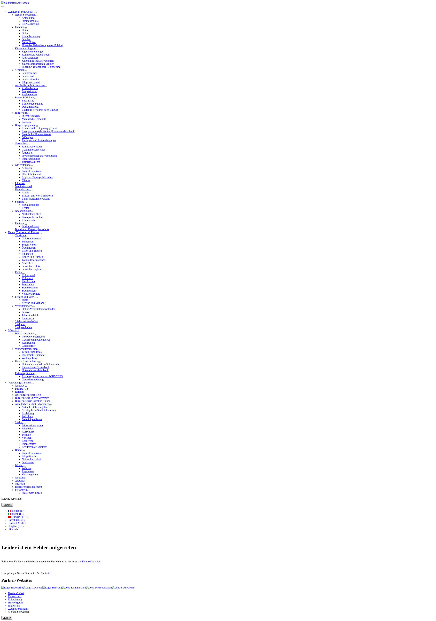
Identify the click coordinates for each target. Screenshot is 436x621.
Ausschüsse (28, 431)
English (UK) (16, 526)
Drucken (7, 618)
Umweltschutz (22, 189)
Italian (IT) (17, 513)
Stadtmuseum (29, 290)
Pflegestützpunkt (31, 82)
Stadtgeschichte (23, 327)
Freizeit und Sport (25, 296)
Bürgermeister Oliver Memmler (32, 397)
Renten (25, 207)
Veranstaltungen (23, 305)
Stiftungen (27, 137)
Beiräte (19, 450)
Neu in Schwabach (25, 14)
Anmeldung (28, 17)
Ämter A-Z (21, 385)
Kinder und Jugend (25, 48)
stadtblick (20, 480)
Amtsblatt (20, 477)
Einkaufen (27, 253)
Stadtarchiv (28, 284)
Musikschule (28, 281)
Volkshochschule (31, 293)
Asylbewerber (29, 94)
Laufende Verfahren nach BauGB (40, 109)
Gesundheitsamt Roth (33, 149)
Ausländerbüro (30, 88)
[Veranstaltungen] (33, 306)
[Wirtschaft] (20, 331)
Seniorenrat (28, 76)
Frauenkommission (32, 171)
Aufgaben (27, 168)
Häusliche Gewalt (31, 174)
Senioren (20, 69)
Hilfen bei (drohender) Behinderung (41, 66)
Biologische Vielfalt (32, 217)
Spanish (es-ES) (17, 523)
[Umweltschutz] (31, 190)
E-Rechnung (15, 599)
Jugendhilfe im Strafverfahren (38, 60)
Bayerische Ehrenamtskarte (36, 134)
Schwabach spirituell (33, 269)
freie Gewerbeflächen (33, 336)
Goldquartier (28, 345)
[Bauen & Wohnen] (35, 98)
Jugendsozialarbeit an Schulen (38, 63)
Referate (19, 391)
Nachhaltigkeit (23, 210)
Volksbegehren (30, 474)
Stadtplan (20, 324)
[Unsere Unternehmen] (39, 362)
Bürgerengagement (25, 125)
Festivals (26, 312)
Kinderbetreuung (31, 36)
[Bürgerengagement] (36, 126)
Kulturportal (28, 275)
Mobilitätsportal (23, 186)
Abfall (25, 192)
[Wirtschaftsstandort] (36, 334)
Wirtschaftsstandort (25, 333)
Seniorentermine (30, 79)
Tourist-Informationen (33, 259)
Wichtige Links (30, 358)
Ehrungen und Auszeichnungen (39, 140)
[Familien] (25, 27)
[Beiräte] (24, 450)
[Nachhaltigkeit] (32, 211)
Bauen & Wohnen (24, 97)
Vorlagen (27, 437)
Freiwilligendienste (32, 419)
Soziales (19, 201)
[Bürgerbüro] (28, 113)
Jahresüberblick (30, 315)
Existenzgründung (25, 373)
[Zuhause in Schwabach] (35, 12)
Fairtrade (20, 223)
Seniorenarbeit (29, 73)
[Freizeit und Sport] (36, 297)
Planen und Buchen (32, 256)
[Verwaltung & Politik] (32, 383)
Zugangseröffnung (18, 608)
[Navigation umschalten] (2, 6)
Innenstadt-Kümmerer (33, 354)
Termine (26, 434)
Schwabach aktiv (31, 266)
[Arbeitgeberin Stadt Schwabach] (50, 404)
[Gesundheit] (28, 144)
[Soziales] (25, 202)
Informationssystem (32, 425)
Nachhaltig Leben (31, 214)
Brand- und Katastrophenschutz (32, 229)
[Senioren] (26, 70)
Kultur (18, 272)
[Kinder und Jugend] (37, 49)
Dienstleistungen (31, 115)
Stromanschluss (30, 20)
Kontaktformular (91, 561)
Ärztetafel (27, 152)
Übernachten (29, 247)
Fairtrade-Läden (30, 226)
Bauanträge (28, 100)
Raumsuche (28, 318)
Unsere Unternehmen (26, 361)
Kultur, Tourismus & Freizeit (23, 232)
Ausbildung (28, 413)
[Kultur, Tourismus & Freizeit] (40, 233)
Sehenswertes (29, 244)
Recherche (27, 440)
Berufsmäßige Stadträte (34, 446)
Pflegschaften (29, 443)
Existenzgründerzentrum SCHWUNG (42, 376)
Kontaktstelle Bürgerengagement (39, 128)
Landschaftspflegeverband (36, 198)
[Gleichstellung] (31, 165)
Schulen (26, 39)
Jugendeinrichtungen (33, 51)
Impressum (14, 605)
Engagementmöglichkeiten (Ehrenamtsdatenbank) (48, 131)
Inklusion (20, 183)
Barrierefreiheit (16, 593)
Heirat (25, 30)
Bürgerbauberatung (32, 103)
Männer (26, 180)
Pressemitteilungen (32, 492)
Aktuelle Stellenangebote (35, 407)
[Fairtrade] (26, 224)
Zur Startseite (43, 573)
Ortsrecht (20, 483)
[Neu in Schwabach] (36, 15)
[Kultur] (23, 273)
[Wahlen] (24, 466)
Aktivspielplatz (30, 57)
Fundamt (26, 122)
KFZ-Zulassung (30, 23)
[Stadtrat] (24, 423)
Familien (19, 27)
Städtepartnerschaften (26, 321)
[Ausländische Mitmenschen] (46, 86)
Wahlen (19, 465)
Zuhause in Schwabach (21, 11)
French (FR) (18, 510)
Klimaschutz (28, 220)
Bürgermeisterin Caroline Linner (32, 400)
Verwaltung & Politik (19, 382)
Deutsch (7, 505)
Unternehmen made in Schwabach (40, 364)
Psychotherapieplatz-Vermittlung (39, 155)
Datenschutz (14, 596)
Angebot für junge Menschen (37, 177)
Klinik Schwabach (32, 146)
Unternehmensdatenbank (35, 370)
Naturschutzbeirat (31, 459)
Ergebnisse (28, 471)
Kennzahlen (28, 342)
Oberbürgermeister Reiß (28, 394)
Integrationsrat (29, 91)
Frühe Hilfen (29, 42)
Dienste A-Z (21, 388)
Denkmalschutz (30, 106)
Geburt (25, 33)
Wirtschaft (13, 330)
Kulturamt (27, 278)
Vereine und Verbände (34, 302)
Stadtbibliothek (30, 287)
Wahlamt (26, 468)
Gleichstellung (22, 164)
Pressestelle (21, 489)
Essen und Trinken (32, 250)
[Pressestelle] (28, 490)
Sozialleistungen (30, 204)
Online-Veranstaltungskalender (38, 309)
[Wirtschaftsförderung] (38, 349)
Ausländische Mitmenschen (30, 85)
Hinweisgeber (15, 602)
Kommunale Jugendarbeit (35, 54)
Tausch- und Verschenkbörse (37, 195)
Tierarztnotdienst (31, 161)
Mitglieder (27, 428)
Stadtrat (19, 422)
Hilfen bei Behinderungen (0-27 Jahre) (42, 45)
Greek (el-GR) (16, 519)
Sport (25, 299)
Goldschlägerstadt (31, 238)
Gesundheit (21, 143)
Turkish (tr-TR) (19, 516)
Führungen (28, 241)
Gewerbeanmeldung (33, 379)
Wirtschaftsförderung (26, 348)
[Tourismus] (27, 236)
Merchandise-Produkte (34, 118)
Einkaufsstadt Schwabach (35, 367)
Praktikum (27, 416)
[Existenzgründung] (36, 374)
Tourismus (20, 235)
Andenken (27, 263)
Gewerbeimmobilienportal (36, 339)
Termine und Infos (32, 351)
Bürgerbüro (21, 112)
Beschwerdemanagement (28, 486)
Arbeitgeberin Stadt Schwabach (32, 404)
